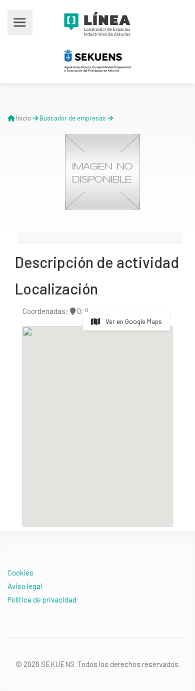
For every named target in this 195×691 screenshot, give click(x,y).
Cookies (21, 572)
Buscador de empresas (73, 118)
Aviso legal (25, 586)
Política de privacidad (42, 599)
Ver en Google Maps (133, 322)
